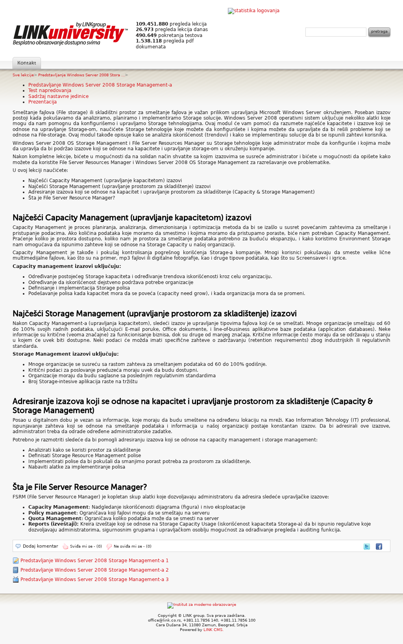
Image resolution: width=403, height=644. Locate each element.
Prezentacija (42, 102)
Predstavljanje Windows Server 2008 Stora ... (81, 75)
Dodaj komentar (40, 546)
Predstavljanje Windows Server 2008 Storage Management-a (100, 85)
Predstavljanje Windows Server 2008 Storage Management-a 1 (94, 560)
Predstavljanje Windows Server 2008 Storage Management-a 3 (94, 579)
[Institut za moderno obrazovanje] (201, 604)
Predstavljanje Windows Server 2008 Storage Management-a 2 (94, 570)
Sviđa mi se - (86, 546)
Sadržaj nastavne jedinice (58, 96)
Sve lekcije (23, 75)
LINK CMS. (213, 629)
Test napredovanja (49, 90)
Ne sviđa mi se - (133, 546)
